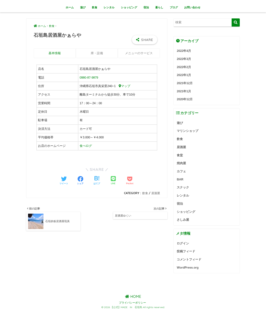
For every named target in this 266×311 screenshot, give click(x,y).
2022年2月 (184, 67)
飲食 (94, 7)
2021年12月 (185, 83)
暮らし (159, 7)
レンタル (109, 7)
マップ (125, 86)
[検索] (236, 22)
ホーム (70, 7)
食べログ (86, 146)
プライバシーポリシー (132, 302)
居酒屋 (155, 193)
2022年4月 (184, 51)
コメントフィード (189, 259)
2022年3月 (184, 59)
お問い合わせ (192, 7)
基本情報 (54, 53)
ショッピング (129, 7)
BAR (180, 179)
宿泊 (146, 7)
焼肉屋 (181, 163)
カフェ (181, 171)
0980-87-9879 (89, 77)
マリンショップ (187, 131)
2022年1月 (184, 75)
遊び (83, 7)
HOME (135, 296)
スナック (183, 187)
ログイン (183, 243)
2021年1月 (184, 91)
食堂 (180, 155)
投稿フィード (186, 251)
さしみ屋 (183, 219)
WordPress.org (188, 267)
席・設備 (97, 53)
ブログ (174, 7)
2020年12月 (185, 99)
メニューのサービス (139, 53)
